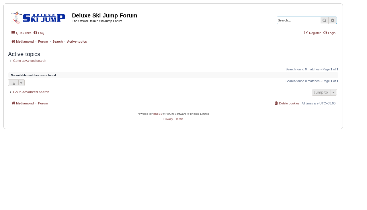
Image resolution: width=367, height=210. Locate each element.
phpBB (158, 113)
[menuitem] (38, 32)
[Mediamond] (40, 17)
